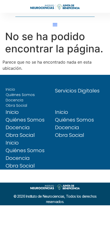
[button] (55, 24)
